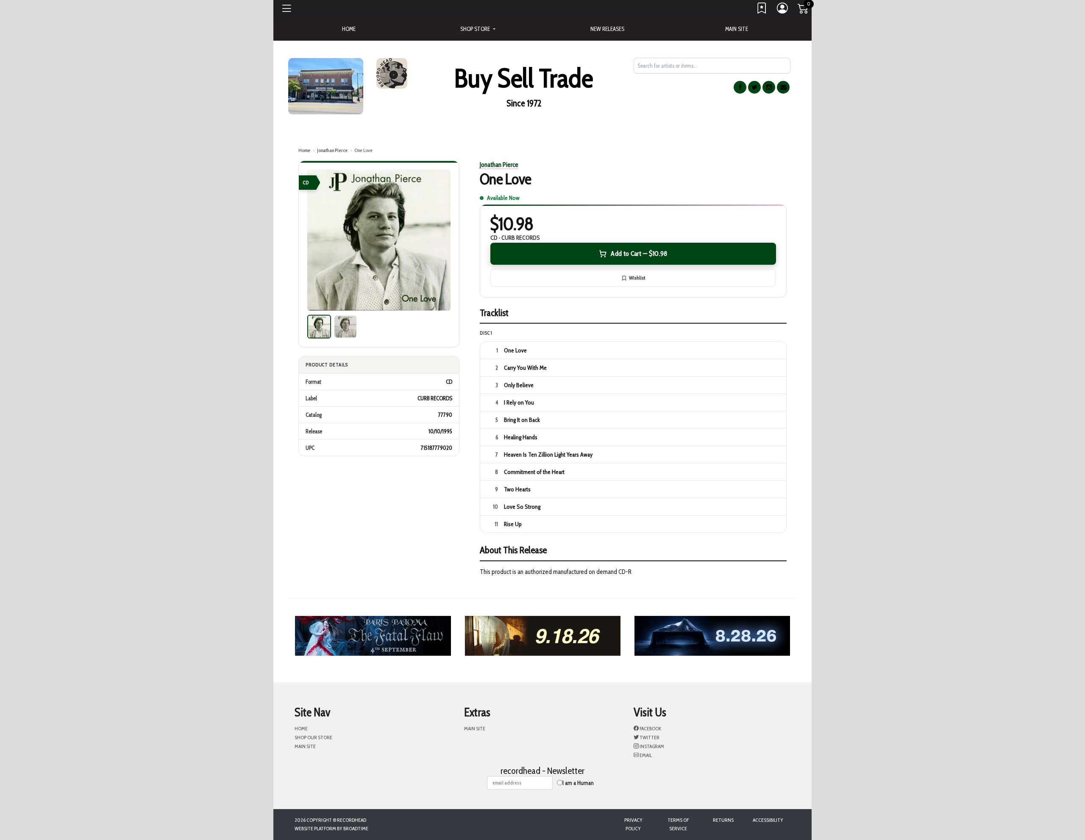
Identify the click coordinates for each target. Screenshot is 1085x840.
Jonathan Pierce (332, 150)
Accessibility (768, 820)
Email (645, 755)
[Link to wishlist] (762, 10)
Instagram (651, 746)
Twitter (649, 737)
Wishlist (637, 277)
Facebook (650, 728)
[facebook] (740, 87)
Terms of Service (678, 824)
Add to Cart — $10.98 (639, 254)
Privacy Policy (633, 824)
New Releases (607, 28)
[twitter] (754, 87)
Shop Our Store (313, 737)
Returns (723, 820)
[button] (477, 28)
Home (304, 150)
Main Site (736, 28)
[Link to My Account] (783, 10)
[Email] (783, 87)
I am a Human (578, 782)
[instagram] (769, 87)
